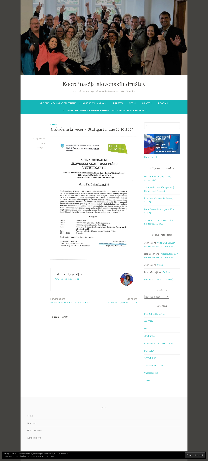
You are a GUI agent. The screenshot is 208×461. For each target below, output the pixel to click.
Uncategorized (151, 372)
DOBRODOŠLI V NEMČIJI (94, 103)
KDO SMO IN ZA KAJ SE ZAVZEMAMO (58, 103)
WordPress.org (34, 437)
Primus (147, 279)
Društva (118, 103)
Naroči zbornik (150, 157)
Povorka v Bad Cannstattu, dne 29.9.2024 (70, 301)
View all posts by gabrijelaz (67, 278)
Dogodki (163, 103)
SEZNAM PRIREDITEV (153, 365)
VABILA (54, 124)
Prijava (30, 415)
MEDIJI (147, 328)
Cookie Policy (49, 456)
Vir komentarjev (34, 430)
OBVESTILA (149, 336)
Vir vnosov (31, 423)
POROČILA (149, 350)
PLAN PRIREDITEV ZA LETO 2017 (158, 343)
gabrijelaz (41, 148)
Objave (146, 103)
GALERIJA (148, 321)
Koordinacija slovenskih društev (104, 84)
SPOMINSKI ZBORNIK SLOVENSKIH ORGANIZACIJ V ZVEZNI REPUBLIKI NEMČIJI (106, 110)
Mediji (132, 103)
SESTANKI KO (150, 358)
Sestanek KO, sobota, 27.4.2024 (122, 301)
